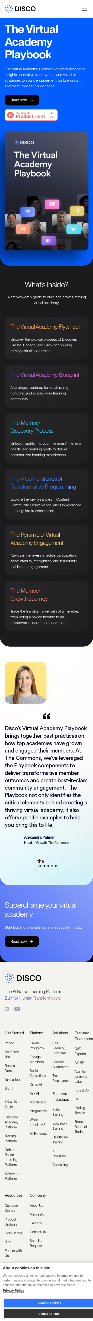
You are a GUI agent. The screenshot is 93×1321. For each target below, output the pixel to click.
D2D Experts (80, 1051)
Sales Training (57, 1112)
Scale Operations (38, 1073)
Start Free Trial (12, 1054)
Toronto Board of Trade (81, 1127)
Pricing (10, 1043)
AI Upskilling (59, 1153)
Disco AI (36, 1085)
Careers (36, 1223)
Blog (8, 1242)
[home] (20, 9)
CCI (77, 1099)
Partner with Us (13, 1253)
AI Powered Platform (13, 1176)
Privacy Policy (13, 1290)
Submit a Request (36, 1243)
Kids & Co (82, 1090)
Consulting (60, 1165)
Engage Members (37, 1059)
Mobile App (38, 1102)
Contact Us (38, 1232)
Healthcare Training (60, 1139)
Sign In (9, 1088)
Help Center (13, 1233)
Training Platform (11, 1138)
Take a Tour (13, 1080)
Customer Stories (12, 1208)
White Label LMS (38, 1122)
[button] (83, 9)
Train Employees (60, 1078)
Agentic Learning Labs (81, 1076)
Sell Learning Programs (59, 1048)
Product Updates (11, 1221)
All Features (38, 1134)
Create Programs (37, 1045)
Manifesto (37, 1214)
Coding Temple (80, 1110)
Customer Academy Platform (12, 1122)
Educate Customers (60, 1064)
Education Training (59, 1126)
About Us (36, 1205)
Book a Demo (10, 1068)
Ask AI (34, 1093)
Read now (21, 100)
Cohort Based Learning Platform (11, 1157)
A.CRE (79, 1063)
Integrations (38, 1111)
